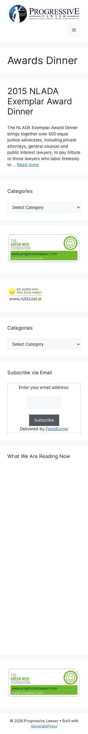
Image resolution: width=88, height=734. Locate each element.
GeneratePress (44, 726)
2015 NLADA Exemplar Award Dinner (39, 101)
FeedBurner (57, 428)
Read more (28, 164)
